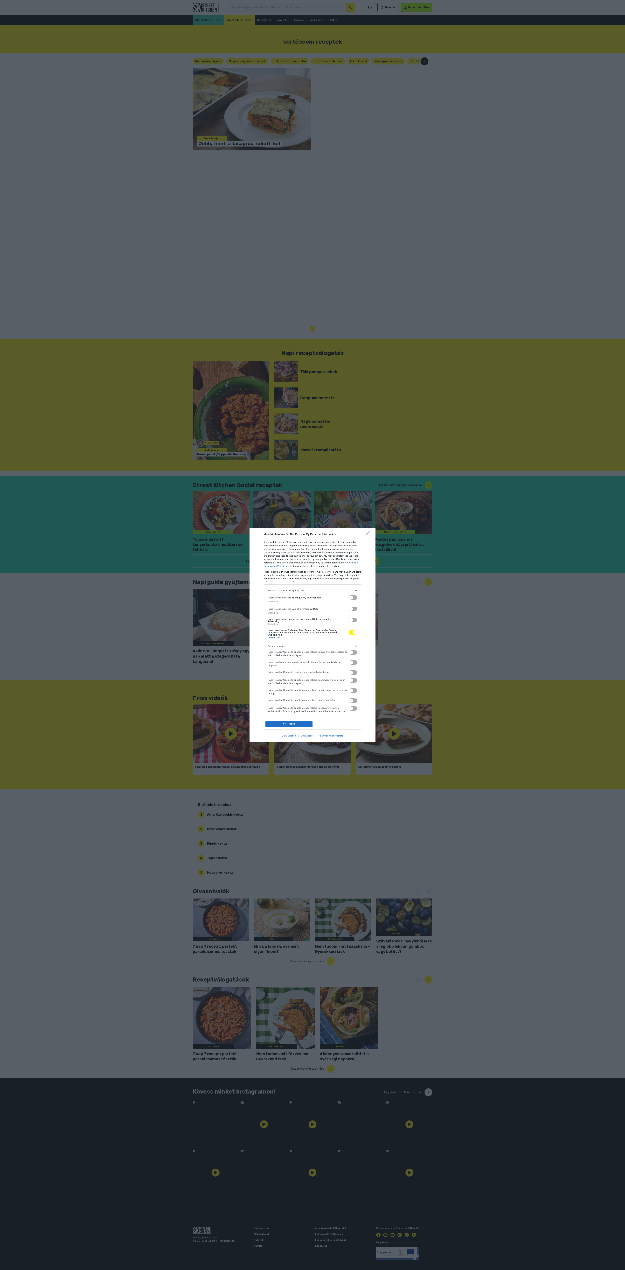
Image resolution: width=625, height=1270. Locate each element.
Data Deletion (289, 735)
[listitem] (312, 590)
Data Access (307, 735)
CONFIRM (289, 724)
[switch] (353, 597)
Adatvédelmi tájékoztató (331, 735)
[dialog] (312, 635)
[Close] (369, 534)
